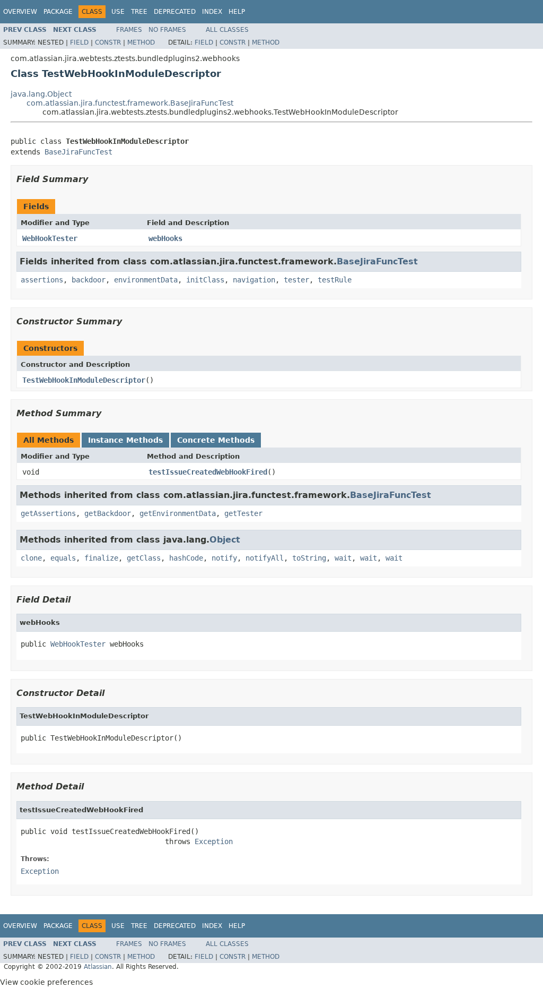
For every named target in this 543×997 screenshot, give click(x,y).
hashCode (186, 558)
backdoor (89, 280)
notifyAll (265, 558)
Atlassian (98, 966)
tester (296, 280)
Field (79, 42)
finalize (101, 558)
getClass (144, 558)
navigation (254, 280)
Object (224, 540)
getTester (243, 513)
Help (237, 11)
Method (141, 42)
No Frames (167, 29)
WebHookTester (49, 238)
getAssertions (48, 513)
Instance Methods (125, 440)
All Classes (227, 29)
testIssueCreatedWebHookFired (207, 472)
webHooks (165, 238)
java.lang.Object (41, 94)
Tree (139, 11)
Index (212, 11)
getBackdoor (107, 513)
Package (58, 11)
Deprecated (175, 11)
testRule (335, 280)
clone (31, 558)
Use (118, 11)
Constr (108, 42)
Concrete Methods (216, 440)
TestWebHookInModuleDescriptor (83, 380)
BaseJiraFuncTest (78, 152)
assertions (42, 280)
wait (343, 558)
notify (224, 558)
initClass (205, 280)
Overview (20, 11)
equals (63, 558)
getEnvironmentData (177, 513)
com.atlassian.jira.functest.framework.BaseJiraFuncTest (130, 103)
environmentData (146, 280)
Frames (129, 29)
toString (309, 558)
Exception (214, 841)
